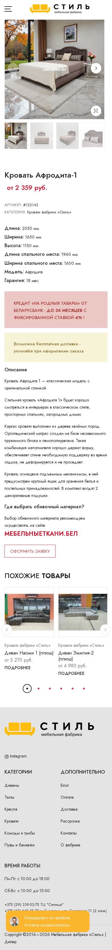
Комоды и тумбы (19, 833)
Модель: (14, 272)
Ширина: (14, 237)
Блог (65, 785)
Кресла (10, 809)
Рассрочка (70, 821)
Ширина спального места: (33, 263)
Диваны (11, 785)
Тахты (9, 797)
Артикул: (13, 205)
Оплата (67, 797)
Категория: (15, 212)
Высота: (13, 245)
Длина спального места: (32, 254)
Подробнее (17, 668)
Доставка (69, 809)
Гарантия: (14, 280)
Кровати (11, 821)
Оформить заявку (30, 551)
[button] (96, 68)
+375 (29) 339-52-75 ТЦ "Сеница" (34, 904)
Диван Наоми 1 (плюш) (29, 652)
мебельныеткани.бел (41, 533)
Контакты (69, 833)
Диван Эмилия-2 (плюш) (76, 655)
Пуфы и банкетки (19, 845)
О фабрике (70, 845)
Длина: (12, 228)
